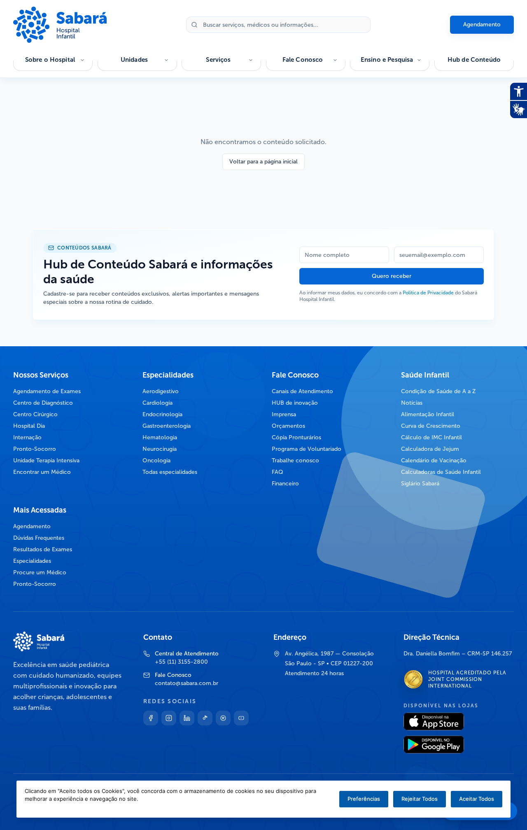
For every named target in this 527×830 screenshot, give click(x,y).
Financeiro (285, 483)
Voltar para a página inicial (263, 161)
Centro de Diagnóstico (43, 402)
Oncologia (156, 460)
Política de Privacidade (428, 293)
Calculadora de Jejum (430, 448)
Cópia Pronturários (296, 437)
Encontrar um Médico (42, 472)
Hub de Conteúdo (474, 59)
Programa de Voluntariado (306, 448)
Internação (27, 437)
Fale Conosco (302, 59)
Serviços (218, 59)
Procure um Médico (39, 572)
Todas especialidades (169, 472)
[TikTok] (205, 718)
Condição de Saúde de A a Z (438, 391)
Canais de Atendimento (302, 391)
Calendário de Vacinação (433, 460)
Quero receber (391, 276)
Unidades (134, 59)
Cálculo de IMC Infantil (431, 437)
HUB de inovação (295, 402)
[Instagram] (168, 718)
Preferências (363, 798)
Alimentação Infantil (427, 414)
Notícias (411, 402)
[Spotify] (223, 718)
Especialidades (32, 560)
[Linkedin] (187, 718)
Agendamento (482, 24)
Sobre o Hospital (50, 59)
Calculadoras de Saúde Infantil (441, 472)
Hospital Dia (29, 425)
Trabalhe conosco (295, 460)
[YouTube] (241, 718)
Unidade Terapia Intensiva (46, 460)
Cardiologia (157, 402)
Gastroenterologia (166, 425)
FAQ (277, 472)
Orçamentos (288, 425)
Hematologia (159, 437)
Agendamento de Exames (47, 391)
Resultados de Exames (42, 549)
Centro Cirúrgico (35, 414)
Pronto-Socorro (34, 448)
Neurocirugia (159, 448)
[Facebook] (150, 718)
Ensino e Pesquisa (387, 59)
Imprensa (284, 414)
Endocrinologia (162, 414)
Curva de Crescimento (430, 425)
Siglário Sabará (420, 483)
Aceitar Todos (476, 798)
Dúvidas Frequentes (38, 537)
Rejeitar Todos (419, 798)
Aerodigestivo (160, 391)
